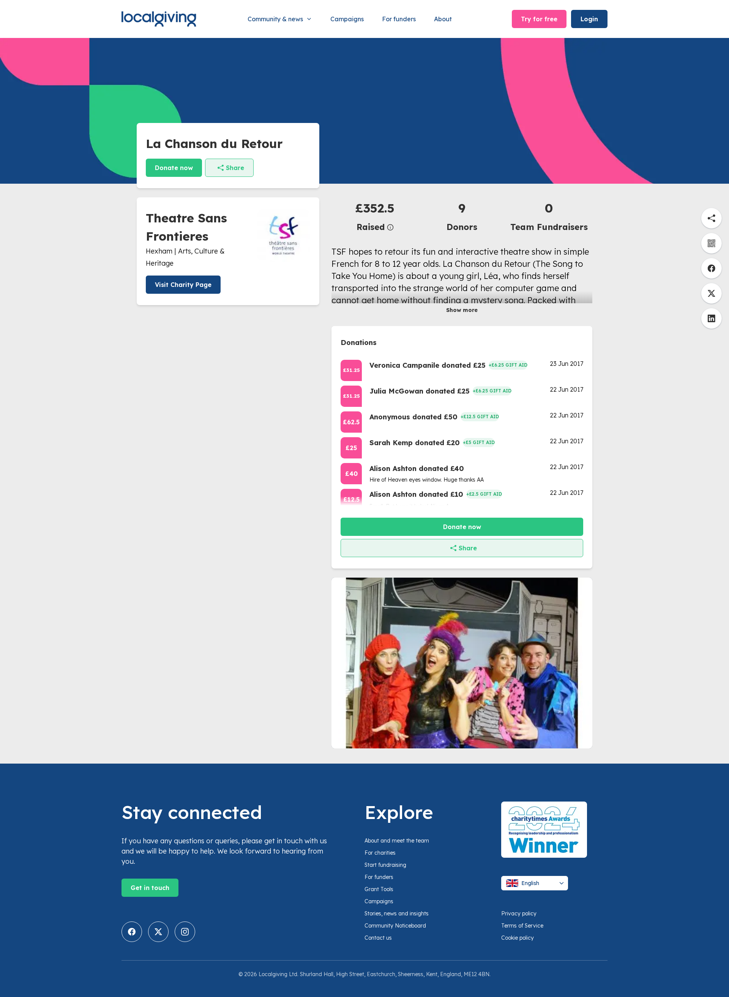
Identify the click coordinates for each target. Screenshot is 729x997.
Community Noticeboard (395, 925)
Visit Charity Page (183, 284)
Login (589, 19)
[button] (374, 216)
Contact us (378, 937)
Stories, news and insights (396, 913)
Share (235, 168)
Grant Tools (378, 889)
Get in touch (150, 887)
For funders (399, 19)
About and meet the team (396, 840)
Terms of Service (522, 925)
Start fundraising (385, 865)
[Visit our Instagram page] (185, 931)
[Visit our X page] (158, 931)
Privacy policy (518, 913)
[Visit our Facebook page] (132, 931)
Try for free (539, 19)
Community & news (275, 19)
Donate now (174, 168)
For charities (380, 852)
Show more (462, 310)
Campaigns (347, 19)
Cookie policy (517, 937)
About (443, 19)
